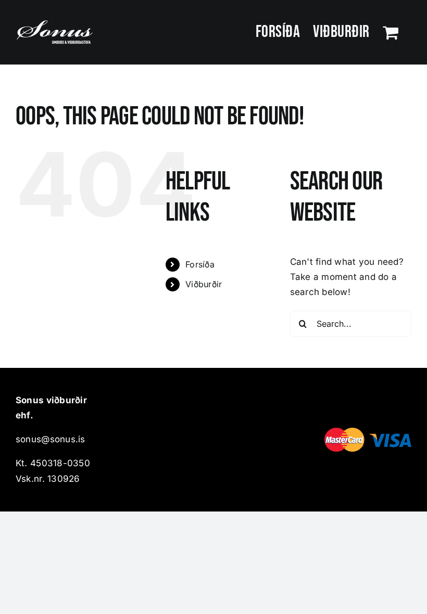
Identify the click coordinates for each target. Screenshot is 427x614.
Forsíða (200, 264)
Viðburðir (203, 284)
